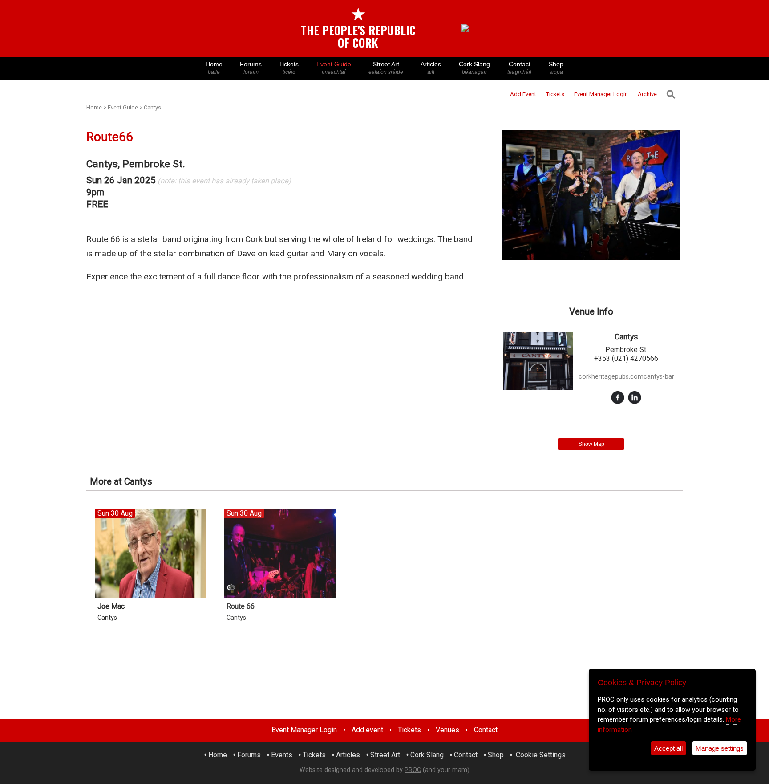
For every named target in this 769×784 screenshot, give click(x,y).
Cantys (152, 107)
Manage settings (720, 748)
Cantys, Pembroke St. (135, 164)
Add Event (523, 94)
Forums (251, 68)
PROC (413, 770)
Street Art (385, 68)
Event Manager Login (304, 730)
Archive (647, 94)
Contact (519, 68)
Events (281, 755)
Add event (367, 730)
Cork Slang (474, 68)
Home (214, 68)
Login (601, 94)
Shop (556, 68)
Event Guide (333, 68)
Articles (431, 68)
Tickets (289, 68)
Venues (447, 730)
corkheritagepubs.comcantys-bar (626, 376)
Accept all (668, 748)
